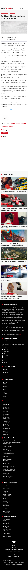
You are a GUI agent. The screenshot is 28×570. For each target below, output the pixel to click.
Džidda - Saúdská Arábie (8, 447)
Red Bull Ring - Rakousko (8, 466)
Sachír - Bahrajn (6, 443)
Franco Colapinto (6, 418)
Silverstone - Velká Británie (9, 469)
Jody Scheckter (6, 509)
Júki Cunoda (5, 429)
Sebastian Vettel (6, 501)
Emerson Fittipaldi (7, 494)
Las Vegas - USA (6, 455)
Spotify (5, 362)
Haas (4, 390)
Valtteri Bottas (6, 432)
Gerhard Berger (6, 522)
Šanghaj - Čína (6, 467)
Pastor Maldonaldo (7, 529)
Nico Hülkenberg (6, 422)
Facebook (6, 349)
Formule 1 (12, 13)
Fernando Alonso (6, 428)
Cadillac (4, 396)
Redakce (5, 369)
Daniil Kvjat (5, 530)
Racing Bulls (5, 387)
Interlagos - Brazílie (7, 450)
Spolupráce (5, 372)
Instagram (6, 351)
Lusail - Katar (6, 456)
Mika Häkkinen (6, 511)
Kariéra (14, 555)
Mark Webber (6, 526)
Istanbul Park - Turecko (8, 477)
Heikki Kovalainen (7, 532)
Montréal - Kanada (7, 463)
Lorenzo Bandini (6, 533)
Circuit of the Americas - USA (9, 440)
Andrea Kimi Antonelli (8, 403)
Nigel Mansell (6, 512)
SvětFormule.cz (4, 13)
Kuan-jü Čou (5, 534)
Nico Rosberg (6, 492)
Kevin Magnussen (7, 536)
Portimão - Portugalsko (8, 476)
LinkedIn (6, 358)
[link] (20, 8)
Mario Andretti (6, 497)
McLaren (5, 385)
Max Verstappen (6, 410)
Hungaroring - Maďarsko (8, 453)
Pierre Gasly (5, 415)
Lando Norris (5, 407)
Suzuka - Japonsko (7, 452)
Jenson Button (6, 507)
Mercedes (5, 382)
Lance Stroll (5, 431)
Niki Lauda (5, 491)
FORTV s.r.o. (22, 334)
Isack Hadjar (5, 412)
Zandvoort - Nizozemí (7, 473)
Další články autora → (8, 126)
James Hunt (5, 504)
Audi (4, 392)
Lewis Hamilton (6, 405)
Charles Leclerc (6, 408)
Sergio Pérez (5, 434)
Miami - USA (5, 460)
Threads (6, 355)
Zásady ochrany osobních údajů (14, 549)
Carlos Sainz (5, 424)
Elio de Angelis (6, 523)
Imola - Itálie (5, 449)
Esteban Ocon (6, 427)
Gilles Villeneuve (6, 524)
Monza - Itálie (6, 464)
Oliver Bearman (6, 420)
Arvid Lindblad (6, 417)
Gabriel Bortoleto (6, 421)
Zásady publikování (14, 551)
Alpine (4, 389)
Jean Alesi (5, 520)
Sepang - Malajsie (7, 479)
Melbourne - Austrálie (7, 459)
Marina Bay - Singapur (8, 457)
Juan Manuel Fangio (7, 495)
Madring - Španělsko (7, 474)
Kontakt (14, 547)
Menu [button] (25, 8)
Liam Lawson (6, 414)
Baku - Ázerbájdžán (7, 445)
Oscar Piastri (5, 411)
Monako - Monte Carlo (8, 462)
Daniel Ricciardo (6, 519)
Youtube (6, 360)
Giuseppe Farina (6, 502)
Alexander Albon (6, 425)
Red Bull (5, 386)
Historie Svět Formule (14, 556)
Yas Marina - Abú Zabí (7, 472)
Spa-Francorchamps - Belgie (9, 470)
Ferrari (4, 383)
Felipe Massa (5, 527)
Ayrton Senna (6, 499)
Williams (5, 393)
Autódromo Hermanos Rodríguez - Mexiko (12, 442)
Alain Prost (5, 498)
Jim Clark (5, 508)
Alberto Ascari (6, 505)
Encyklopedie (6, 370)
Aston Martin (5, 395)
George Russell (6, 404)
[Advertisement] (14, 2)
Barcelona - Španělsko (8, 446)
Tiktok (5, 357)
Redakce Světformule (11, 39)
